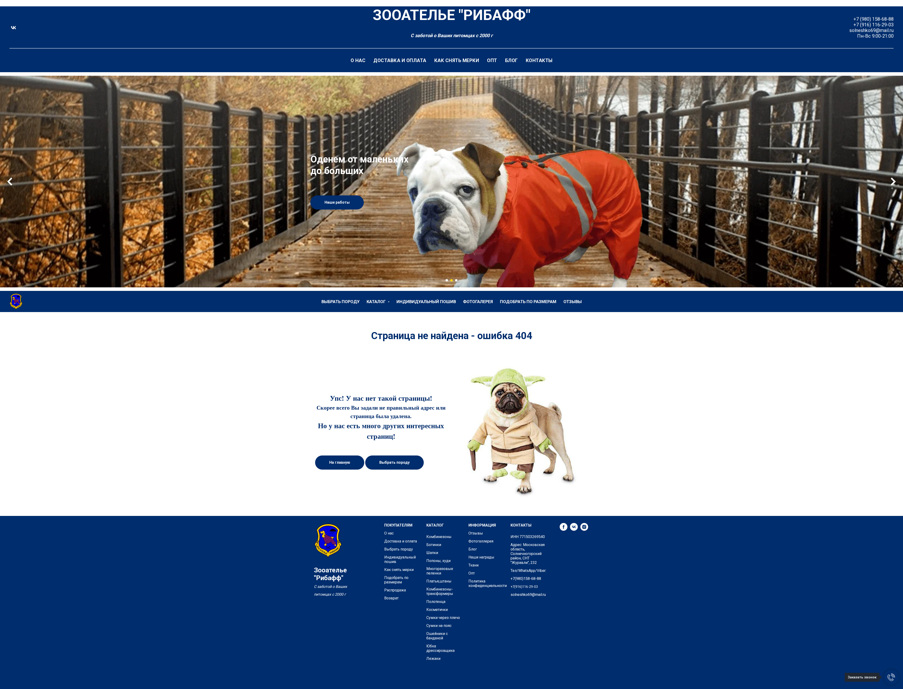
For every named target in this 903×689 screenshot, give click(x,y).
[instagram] (584, 529)
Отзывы (572, 301)
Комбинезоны (439, 537)
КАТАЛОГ (435, 525)
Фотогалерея (478, 301)
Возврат (391, 598)
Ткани (473, 565)
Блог (511, 60)
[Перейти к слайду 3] (456, 280)
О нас (358, 60)
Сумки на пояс (439, 625)
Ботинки (433, 544)
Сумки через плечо (443, 617)
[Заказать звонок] (891, 677)
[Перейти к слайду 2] (451, 280)
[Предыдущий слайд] (9, 181)
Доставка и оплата (399, 60)
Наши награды (481, 557)
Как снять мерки (456, 60)
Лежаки (433, 658)
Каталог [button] (377, 301)
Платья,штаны (439, 581)
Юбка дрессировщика (440, 648)
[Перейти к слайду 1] (447, 280)
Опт (492, 60)
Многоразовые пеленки (439, 570)
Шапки (432, 552)
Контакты (539, 60)
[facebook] (563, 529)
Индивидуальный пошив (426, 301)
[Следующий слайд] (893, 181)
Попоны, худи (438, 560)
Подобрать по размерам (528, 301)
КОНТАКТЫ (521, 525)
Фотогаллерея (480, 541)
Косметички (437, 609)
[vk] (13, 28)
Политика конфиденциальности (487, 583)
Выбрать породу (340, 301)
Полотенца (435, 601)
